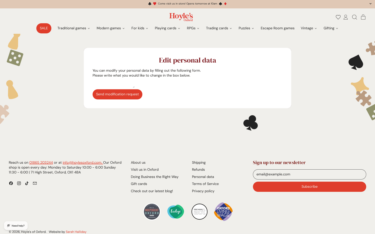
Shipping (199, 162)
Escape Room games (278, 28)
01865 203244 (41, 162)
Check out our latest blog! (152, 191)
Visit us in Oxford (145, 169)
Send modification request (117, 94)
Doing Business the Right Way (155, 176)
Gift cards (139, 183)
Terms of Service (205, 183)
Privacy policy (203, 191)
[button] (338, 17)
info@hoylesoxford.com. (83, 162)
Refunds (198, 169)
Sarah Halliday (76, 232)
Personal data (203, 176)
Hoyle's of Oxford (33, 232)
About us (138, 162)
